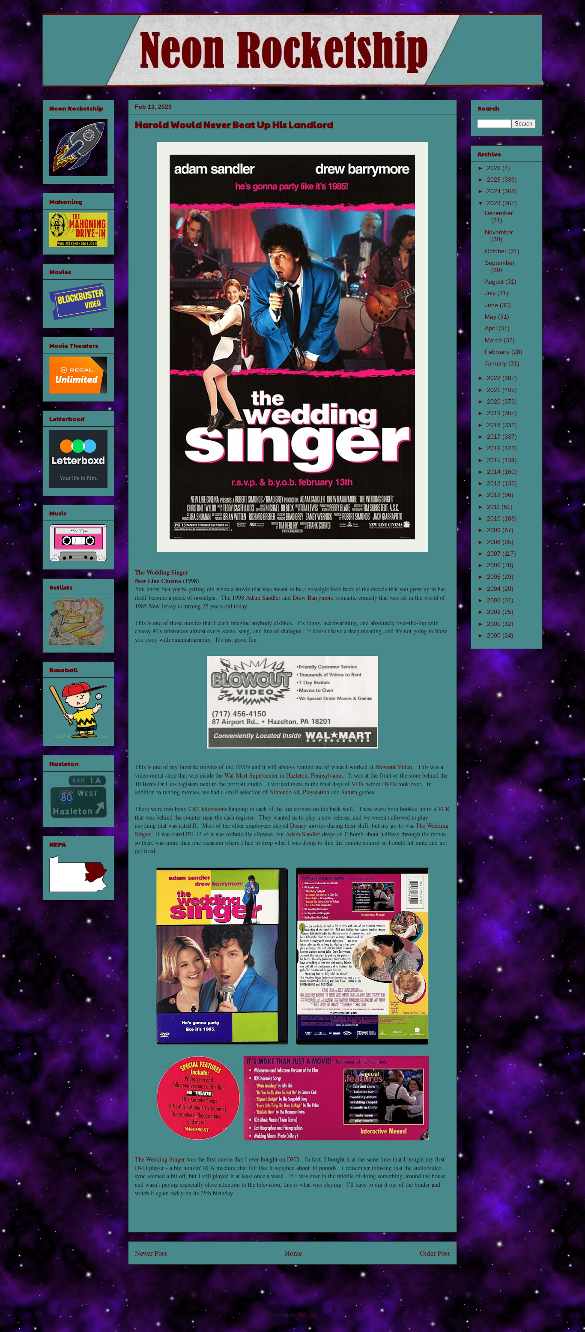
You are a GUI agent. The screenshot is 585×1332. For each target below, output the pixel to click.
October (496, 251)
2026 (494, 168)
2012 (494, 494)
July (491, 293)
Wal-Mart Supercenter (251, 775)
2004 (494, 588)
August (495, 281)
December (499, 213)
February (498, 351)
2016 (494, 448)
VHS (358, 784)
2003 (494, 600)
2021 (494, 389)
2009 (494, 530)
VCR (443, 809)
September (500, 262)
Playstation (316, 792)
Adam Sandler (263, 597)
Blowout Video (393, 767)
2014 (494, 471)
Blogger (307, 1315)
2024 (494, 191)
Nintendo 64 (284, 792)
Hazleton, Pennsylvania (314, 775)
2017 (494, 436)
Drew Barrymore (313, 597)
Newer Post (151, 1253)
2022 (494, 377)
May (491, 316)
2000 (494, 635)
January (496, 363)
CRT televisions (207, 809)
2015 (494, 460)
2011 (494, 506)
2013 (494, 483)
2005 (494, 576)
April (491, 328)
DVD (293, 1159)
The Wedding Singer (161, 572)
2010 (494, 518)
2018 (494, 425)
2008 (494, 542)
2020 (494, 401)
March (494, 340)
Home (293, 1253)
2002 (494, 611)
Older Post (435, 1253)
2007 (494, 553)
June (492, 305)
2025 (494, 179)
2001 (494, 623)
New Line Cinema (158, 580)
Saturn (349, 792)
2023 (494, 203)
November (499, 232)
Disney (298, 825)
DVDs (389, 784)
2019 (494, 413)
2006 (494, 565)
